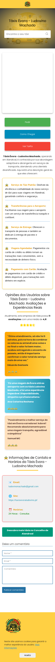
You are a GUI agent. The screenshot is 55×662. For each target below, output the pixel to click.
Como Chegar (27, 134)
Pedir (27, 122)
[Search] (46, 33)
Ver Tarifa (28, 146)
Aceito (27, 655)
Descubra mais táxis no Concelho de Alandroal (27, 532)
